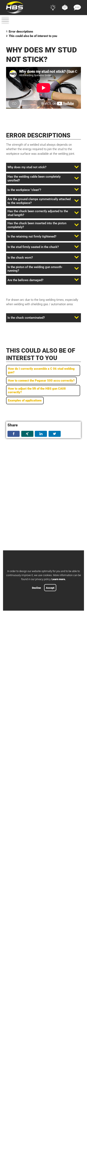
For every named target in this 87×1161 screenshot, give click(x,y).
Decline (36, 587)
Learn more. (59, 579)
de (71, 21)
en (79, 21)
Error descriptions (21, 31)
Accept (50, 587)
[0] (78, 27)
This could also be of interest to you (33, 36)
